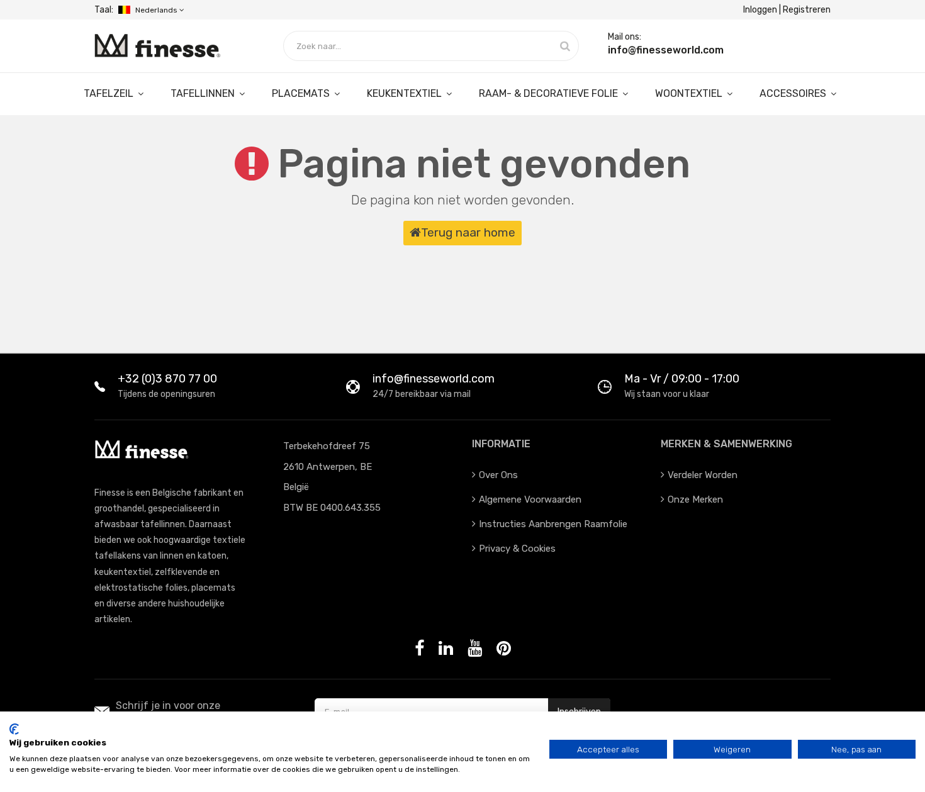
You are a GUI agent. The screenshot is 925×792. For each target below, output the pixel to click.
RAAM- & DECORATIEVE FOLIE (549, 93)
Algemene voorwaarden (530, 499)
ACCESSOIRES (794, 93)
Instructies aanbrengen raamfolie (553, 524)
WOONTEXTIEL (690, 93)
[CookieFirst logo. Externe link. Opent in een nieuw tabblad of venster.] (14, 729)
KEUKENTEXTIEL (405, 93)
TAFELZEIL (110, 93)
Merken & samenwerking (726, 444)
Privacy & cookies (517, 548)
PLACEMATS (302, 93)
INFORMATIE (501, 444)
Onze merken (695, 499)
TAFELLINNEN (204, 93)
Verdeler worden (702, 475)
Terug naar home (468, 232)
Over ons (498, 475)
